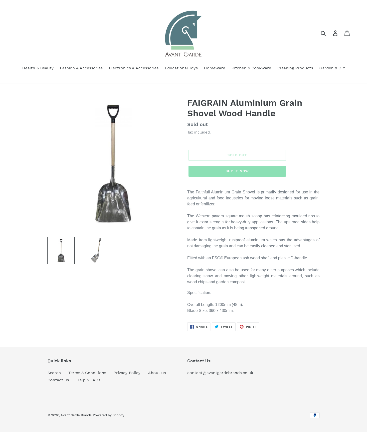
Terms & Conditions (87, 372)
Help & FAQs (88, 380)
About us (157, 372)
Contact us (58, 380)
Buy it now (237, 171)
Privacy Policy (127, 372)
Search (54, 372)
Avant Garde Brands (76, 415)
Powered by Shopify (108, 415)
